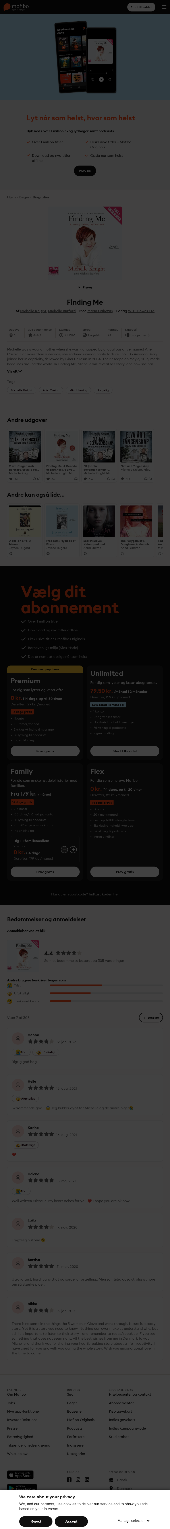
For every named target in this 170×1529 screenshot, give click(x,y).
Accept (71, 1521)
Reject (36, 1521)
